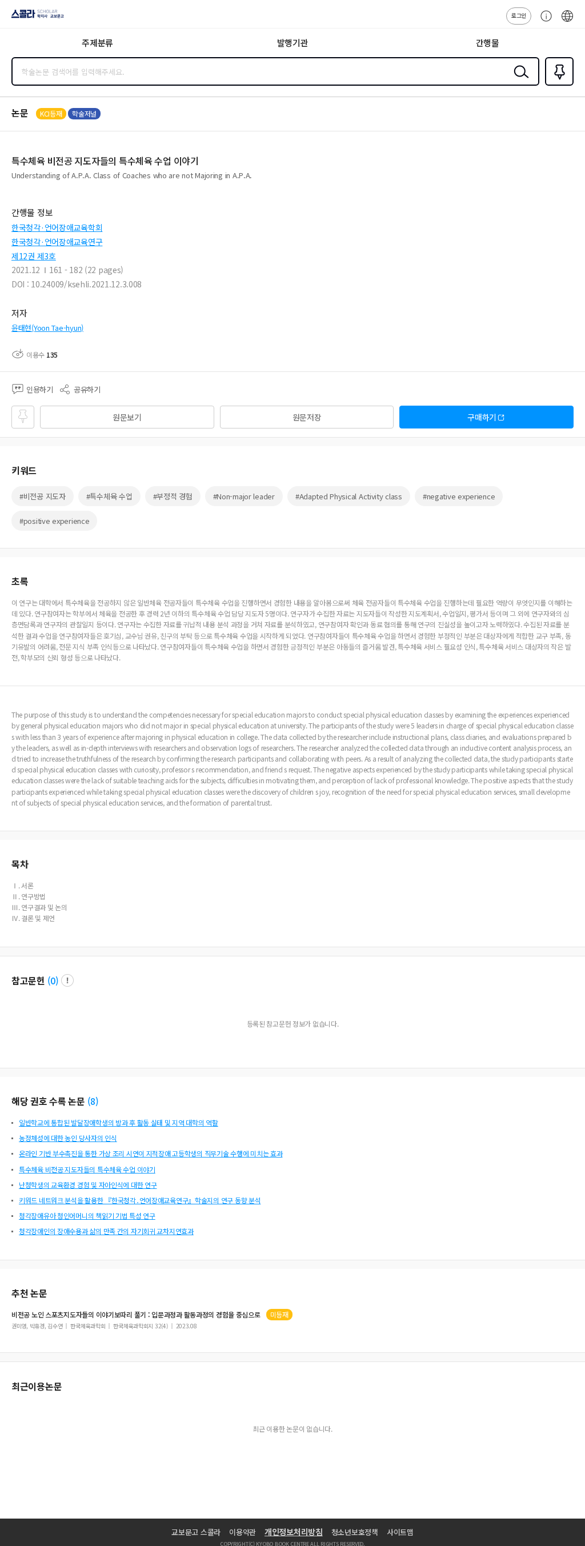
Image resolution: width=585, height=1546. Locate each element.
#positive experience (54, 520)
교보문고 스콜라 (196, 1532)
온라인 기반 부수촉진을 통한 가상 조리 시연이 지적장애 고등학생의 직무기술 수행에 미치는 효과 (150, 1153)
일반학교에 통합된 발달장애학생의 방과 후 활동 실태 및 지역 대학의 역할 (118, 1122)
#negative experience (459, 496)
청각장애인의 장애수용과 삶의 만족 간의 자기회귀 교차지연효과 (106, 1231)
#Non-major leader (244, 496)
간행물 (487, 43)
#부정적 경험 (173, 496)
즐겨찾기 (557, 84)
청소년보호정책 (354, 1532)
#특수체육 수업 (109, 496)
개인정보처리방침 (294, 1531)
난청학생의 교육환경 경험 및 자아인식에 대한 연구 (88, 1184)
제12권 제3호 (33, 256)
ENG (567, 21)
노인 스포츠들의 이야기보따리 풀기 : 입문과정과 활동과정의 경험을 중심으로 (136, 1314)
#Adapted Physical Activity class (348, 496)
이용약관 (242, 1532)
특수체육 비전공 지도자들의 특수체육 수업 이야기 (87, 1169)
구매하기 (481, 417)
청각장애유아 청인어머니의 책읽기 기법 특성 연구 (87, 1215)
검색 (518, 80)
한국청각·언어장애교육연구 (56, 241)
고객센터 (543, 21)
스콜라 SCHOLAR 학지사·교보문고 (35, 17)
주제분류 (97, 43)
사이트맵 (400, 1532)
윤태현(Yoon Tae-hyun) (47, 327)
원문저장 (307, 417)
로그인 (518, 15)
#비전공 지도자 (42, 496)
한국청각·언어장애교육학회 (56, 227)
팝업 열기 (67, 980)
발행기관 (292, 43)
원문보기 (127, 417)
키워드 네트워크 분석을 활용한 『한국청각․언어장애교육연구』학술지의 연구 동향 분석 (140, 1200)
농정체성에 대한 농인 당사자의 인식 (68, 1138)
